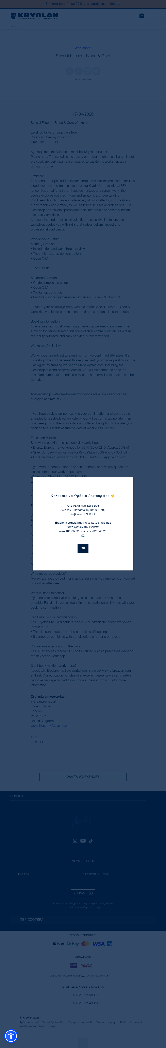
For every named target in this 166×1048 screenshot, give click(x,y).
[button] (11, 1036)
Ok (83, 548)
